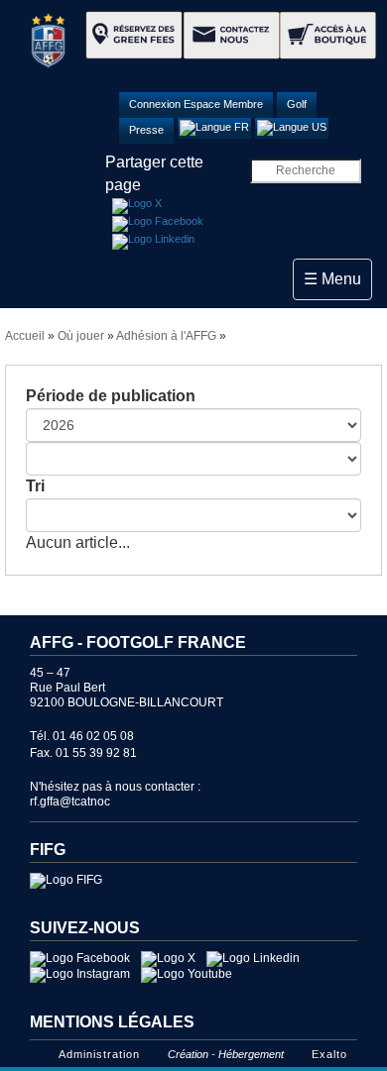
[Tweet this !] (137, 206)
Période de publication (110, 395)
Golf (297, 104)
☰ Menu (337, 278)
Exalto (329, 1054)
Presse (146, 130)
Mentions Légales (112, 1022)
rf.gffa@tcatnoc (70, 801)
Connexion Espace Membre (196, 104)
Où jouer (81, 336)
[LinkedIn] (153, 242)
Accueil (25, 336)
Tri (35, 486)
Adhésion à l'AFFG (166, 336)
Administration (99, 1054)
